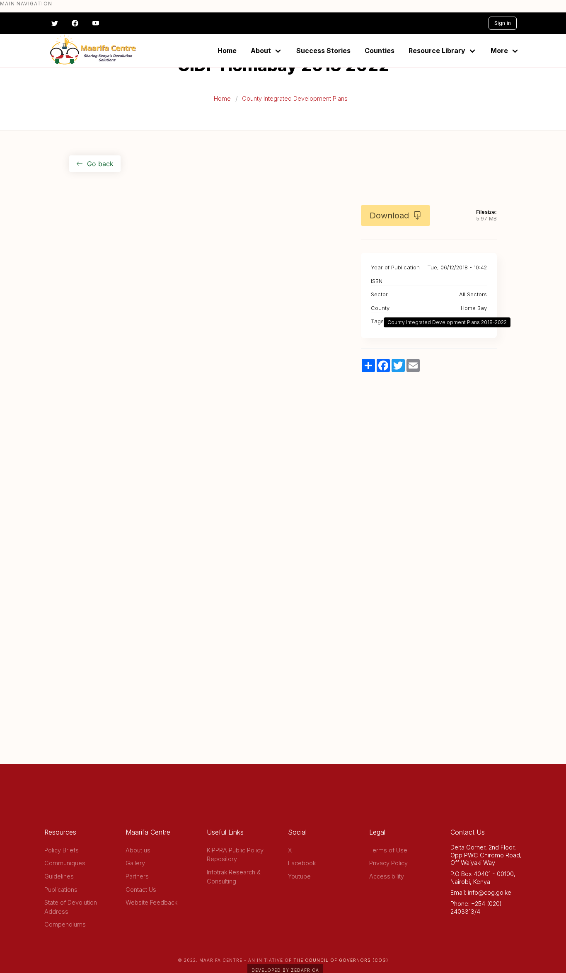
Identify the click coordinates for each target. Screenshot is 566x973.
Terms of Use (388, 850)
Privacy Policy (388, 863)
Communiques (64, 863)
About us (138, 850)
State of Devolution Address (70, 907)
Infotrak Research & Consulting (234, 877)
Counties (379, 50)
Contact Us (141, 889)
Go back (100, 164)
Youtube (299, 876)
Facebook (302, 863)
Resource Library (437, 50)
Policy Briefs (61, 850)
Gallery (135, 863)
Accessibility (386, 876)
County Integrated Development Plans (295, 98)
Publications (60, 889)
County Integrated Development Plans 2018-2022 (447, 322)
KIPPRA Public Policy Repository (235, 855)
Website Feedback (151, 902)
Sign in (502, 23)
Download (389, 215)
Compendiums (65, 924)
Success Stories (323, 50)
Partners (137, 876)
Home (227, 50)
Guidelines (59, 876)
